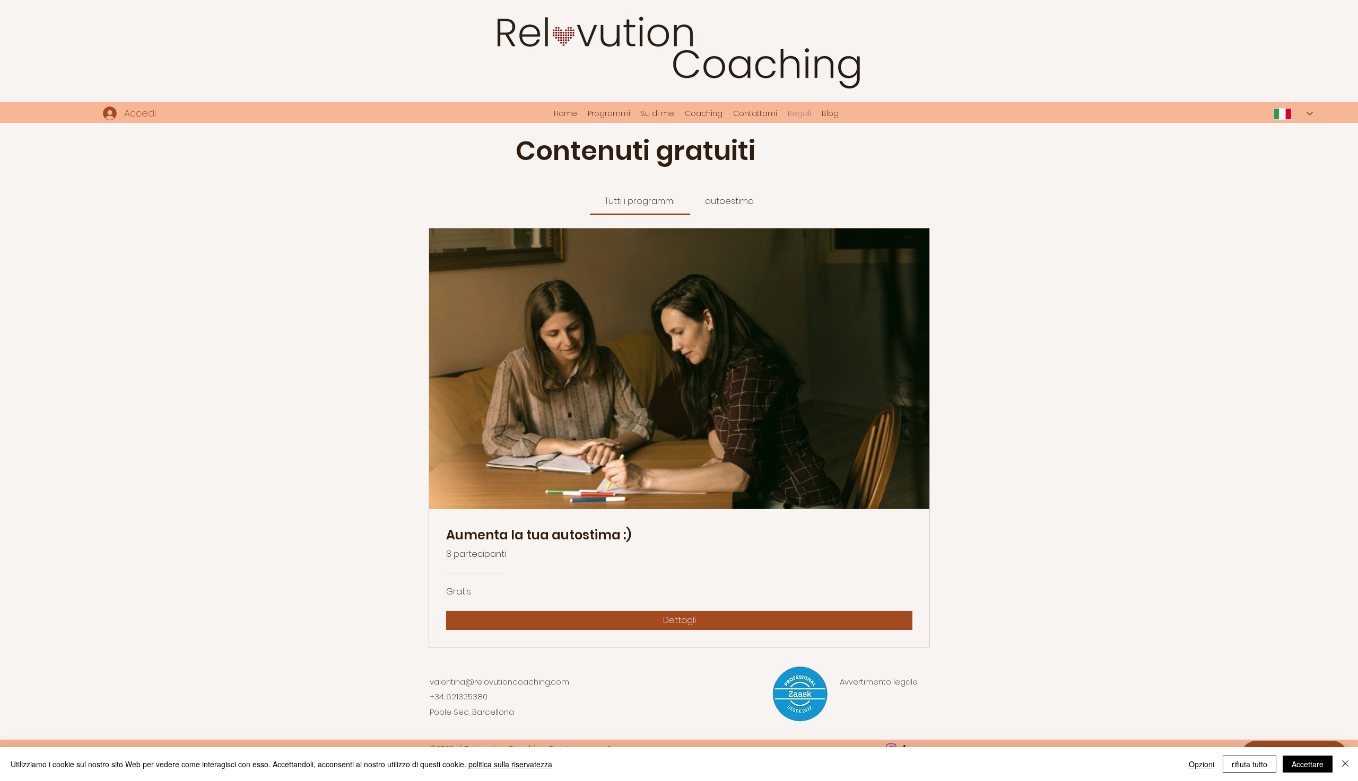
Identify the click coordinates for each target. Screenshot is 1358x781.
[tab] (640, 201)
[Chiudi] (1345, 764)
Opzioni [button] (1201, 764)
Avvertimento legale (879, 681)
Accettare (1308, 764)
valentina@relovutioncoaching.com (499, 681)
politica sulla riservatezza (510, 764)
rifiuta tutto (1249, 764)
